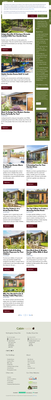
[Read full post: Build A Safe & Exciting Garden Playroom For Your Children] (14, 239)
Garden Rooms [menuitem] (10, 359)
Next (30, 315)
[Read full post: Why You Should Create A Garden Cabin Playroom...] (14, 283)
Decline (32, 15)
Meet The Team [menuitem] (31, 361)
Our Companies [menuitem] (31, 362)
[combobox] (41, 109)
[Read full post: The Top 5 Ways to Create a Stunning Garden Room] (37, 197)
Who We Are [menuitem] (30, 359)
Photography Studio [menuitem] (11, 370)
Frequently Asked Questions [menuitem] (13, 384)
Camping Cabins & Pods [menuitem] (12, 366)
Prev (21, 315)
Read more (5, 49)
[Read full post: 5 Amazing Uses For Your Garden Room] (37, 154)
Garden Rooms (42, 23)
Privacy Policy (31, 9)
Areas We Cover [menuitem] (31, 368)
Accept (42, 15)
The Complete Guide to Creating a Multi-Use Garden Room (42, 78)
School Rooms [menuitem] (10, 368)
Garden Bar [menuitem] (10, 364)
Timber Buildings (42, 25)
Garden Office (42, 26)
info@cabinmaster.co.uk (14, 339)
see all (37, 28)
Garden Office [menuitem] (10, 361)
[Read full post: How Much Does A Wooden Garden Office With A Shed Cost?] (37, 239)
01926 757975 (32, 337)
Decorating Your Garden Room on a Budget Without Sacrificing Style (42, 73)
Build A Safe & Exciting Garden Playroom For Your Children (13, 252)
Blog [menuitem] (29, 364)
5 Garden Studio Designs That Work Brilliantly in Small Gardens (42, 36)
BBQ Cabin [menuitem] (9, 362)
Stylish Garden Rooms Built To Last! (14, 74)
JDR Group (35, 395)
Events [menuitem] (29, 366)
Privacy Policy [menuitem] (10, 380)
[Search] (48, 109)
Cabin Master (41, 21)
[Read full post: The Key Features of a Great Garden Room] (14, 197)
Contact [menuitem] (9, 377)
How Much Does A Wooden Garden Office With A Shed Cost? (36, 252)
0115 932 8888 (11, 337)
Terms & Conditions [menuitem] (11, 379)
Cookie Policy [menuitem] (10, 382)
